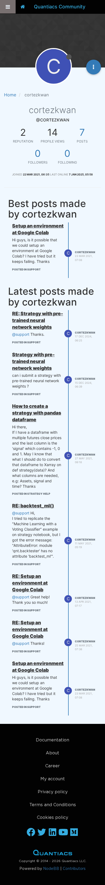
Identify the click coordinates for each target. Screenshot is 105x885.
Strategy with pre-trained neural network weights (33, 361)
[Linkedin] (52, 832)
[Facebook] (31, 832)
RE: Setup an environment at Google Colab (30, 582)
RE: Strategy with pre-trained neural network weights (37, 320)
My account (52, 779)
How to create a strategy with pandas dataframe (36, 412)
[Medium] (74, 832)
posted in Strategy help (31, 493)
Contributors (74, 868)
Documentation (52, 740)
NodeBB (51, 868)
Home (52, 854)
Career (52, 766)
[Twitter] (41, 832)
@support (20, 334)
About (52, 753)
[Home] (23, 6)
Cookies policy (52, 818)
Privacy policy (53, 792)
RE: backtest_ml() (33, 505)
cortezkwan (85, 252)
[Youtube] (63, 832)
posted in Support (26, 269)
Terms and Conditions (52, 805)
